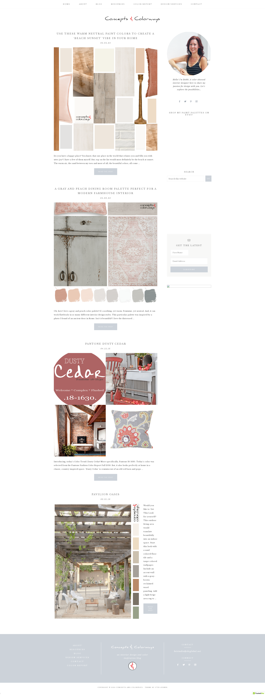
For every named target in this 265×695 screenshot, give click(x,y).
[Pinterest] (192, 102)
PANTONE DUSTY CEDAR (105, 343)
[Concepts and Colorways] (132, 19)
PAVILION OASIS (106, 494)
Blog (77, 653)
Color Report (77, 665)
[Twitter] (186, 102)
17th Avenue (161, 687)
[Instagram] (197, 102)
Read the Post (105, 172)
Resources (77, 649)
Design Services (77, 657)
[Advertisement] (187, 144)
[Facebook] (180, 102)
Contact (77, 661)
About (77, 645)
